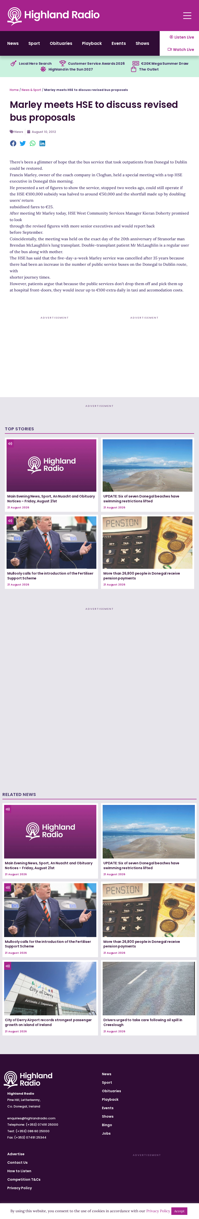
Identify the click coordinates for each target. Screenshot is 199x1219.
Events (119, 43)
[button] (13, 144)
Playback (92, 43)
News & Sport (31, 90)
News (13, 43)
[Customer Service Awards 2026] (63, 63)
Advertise (16, 1154)
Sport (34, 43)
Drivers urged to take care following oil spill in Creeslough (142, 1022)
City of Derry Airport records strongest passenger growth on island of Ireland (48, 1022)
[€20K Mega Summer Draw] (136, 63)
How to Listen (19, 1171)
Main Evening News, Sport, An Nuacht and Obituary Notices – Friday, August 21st (51, 499)
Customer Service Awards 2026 (96, 63)
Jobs (106, 1133)
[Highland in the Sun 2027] (43, 69)
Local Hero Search (35, 63)
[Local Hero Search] (14, 63)
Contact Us (17, 1162)
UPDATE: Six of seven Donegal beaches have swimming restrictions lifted (141, 499)
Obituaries (61, 43)
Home (14, 90)
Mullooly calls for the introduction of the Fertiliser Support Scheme (50, 576)
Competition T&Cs (24, 1179)
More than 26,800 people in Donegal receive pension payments (141, 576)
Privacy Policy (19, 1188)
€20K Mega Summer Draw (164, 63)
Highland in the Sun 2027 (71, 69)
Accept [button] (179, 1211)
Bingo (107, 1125)
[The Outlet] (134, 69)
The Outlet (149, 69)
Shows (142, 43)
